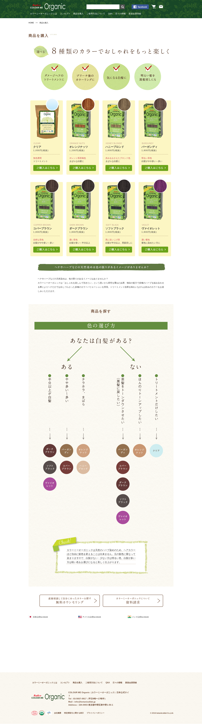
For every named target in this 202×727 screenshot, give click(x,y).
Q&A (110, 13)
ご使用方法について (96, 13)
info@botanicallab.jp (85, 702)
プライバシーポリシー (95, 713)
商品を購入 (78, 13)
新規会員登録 (135, 13)
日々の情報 (120, 13)
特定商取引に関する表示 (74, 713)
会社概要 (57, 713)
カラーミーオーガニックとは (43, 13)
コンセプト (65, 13)
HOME (31, 23)
